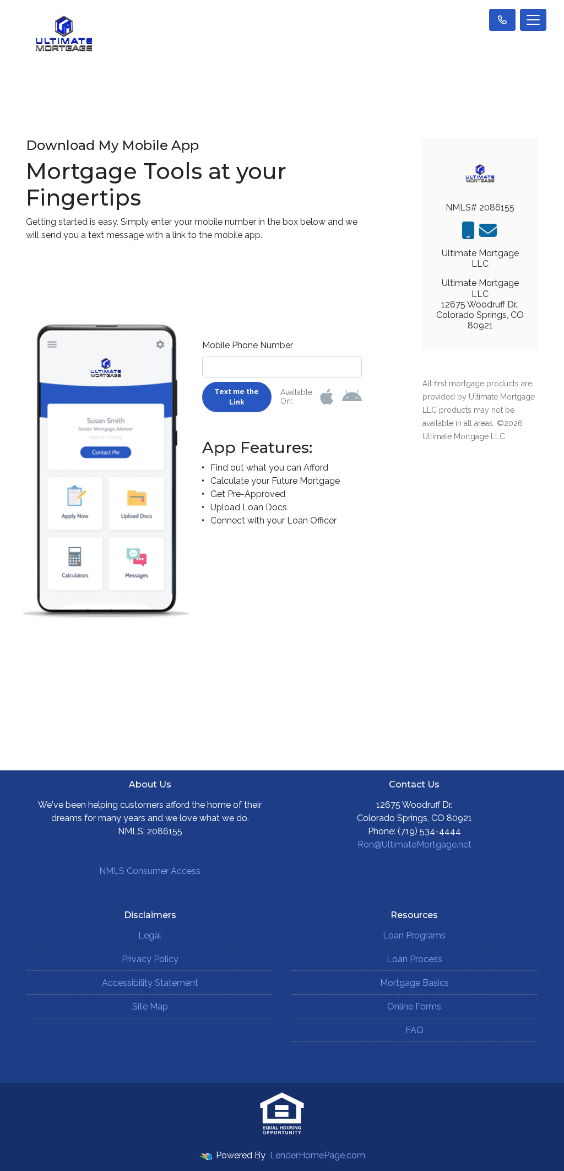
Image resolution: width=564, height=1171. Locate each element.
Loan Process (414, 959)
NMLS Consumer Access (149, 871)
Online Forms (414, 1006)
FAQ (414, 1030)
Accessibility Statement (150, 983)
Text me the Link (236, 397)
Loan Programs (414, 935)
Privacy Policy (150, 959)
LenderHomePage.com (317, 1155)
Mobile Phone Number (247, 345)
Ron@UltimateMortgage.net (414, 844)
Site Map (150, 1006)
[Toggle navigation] (533, 20)
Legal (149, 935)
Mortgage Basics (414, 983)
